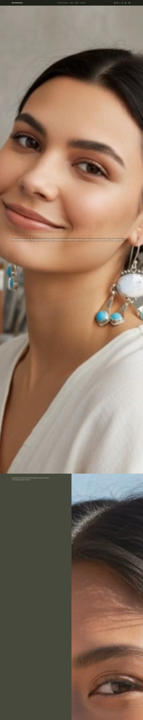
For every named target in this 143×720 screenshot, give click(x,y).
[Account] (125, 3)
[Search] (122, 3)
